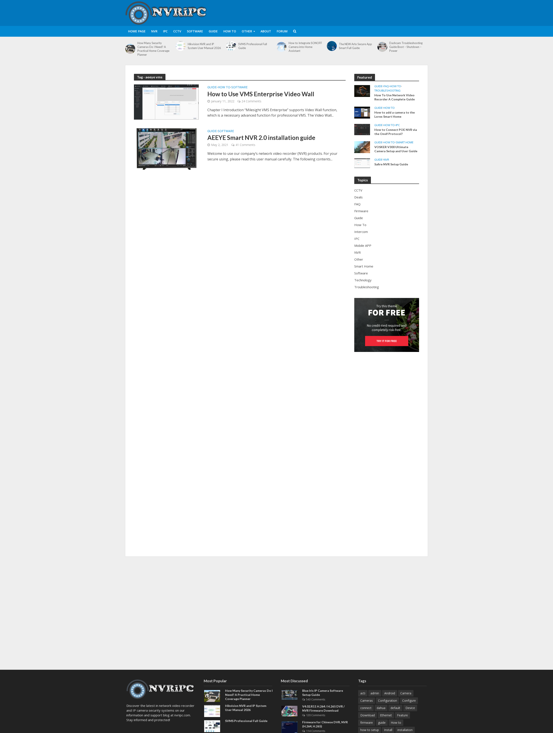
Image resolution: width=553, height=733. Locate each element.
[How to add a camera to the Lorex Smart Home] (362, 112)
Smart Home (404, 142)
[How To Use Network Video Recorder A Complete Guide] (362, 90)
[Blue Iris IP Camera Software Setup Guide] (289, 694)
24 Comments (251, 101)
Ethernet (386, 715)
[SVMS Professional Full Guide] (231, 46)
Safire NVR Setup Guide (391, 164)
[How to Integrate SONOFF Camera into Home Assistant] (281, 47)
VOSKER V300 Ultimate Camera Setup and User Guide (395, 149)
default (395, 708)
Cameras (366, 700)
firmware (366, 722)
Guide (213, 31)
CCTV (177, 31)
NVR (154, 31)
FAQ (386, 86)
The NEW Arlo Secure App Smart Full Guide (355, 46)
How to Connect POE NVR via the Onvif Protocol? (395, 132)
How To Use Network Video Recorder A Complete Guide (394, 97)
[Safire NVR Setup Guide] (362, 163)
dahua (381, 708)
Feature (402, 715)
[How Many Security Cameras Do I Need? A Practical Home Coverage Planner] (130, 49)
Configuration (387, 700)
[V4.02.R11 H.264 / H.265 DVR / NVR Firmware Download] (289, 711)
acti (362, 693)
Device (410, 708)
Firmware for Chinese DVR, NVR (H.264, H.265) (325, 724)
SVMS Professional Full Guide (252, 46)
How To (229, 31)
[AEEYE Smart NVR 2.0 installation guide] (166, 148)
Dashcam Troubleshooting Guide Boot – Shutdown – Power (406, 46)
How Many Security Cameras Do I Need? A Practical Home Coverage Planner (153, 48)
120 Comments (315, 715)
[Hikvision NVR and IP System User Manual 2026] (181, 46)
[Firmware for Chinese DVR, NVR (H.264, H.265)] (289, 727)
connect (366, 708)
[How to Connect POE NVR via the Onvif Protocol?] (362, 129)
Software (195, 31)
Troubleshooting (387, 90)
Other (247, 31)
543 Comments (315, 699)
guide (382, 722)
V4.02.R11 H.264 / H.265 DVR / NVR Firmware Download (323, 708)
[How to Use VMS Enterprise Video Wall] (166, 101)
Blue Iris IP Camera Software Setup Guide (322, 693)
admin (374, 693)
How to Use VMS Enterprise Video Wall (260, 94)
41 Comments (245, 145)
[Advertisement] (349, 12)
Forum (282, 31)
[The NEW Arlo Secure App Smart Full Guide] (332, 46)
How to (396, 722)
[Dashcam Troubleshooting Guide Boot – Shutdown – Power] (382, 47)
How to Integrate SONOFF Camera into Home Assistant (305, 46)
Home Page (137, 31)
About (266, 31)
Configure (409, 700)
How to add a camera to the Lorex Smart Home (394, 114)
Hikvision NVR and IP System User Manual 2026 (204, 46)
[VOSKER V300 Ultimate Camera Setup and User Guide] (362, 146)
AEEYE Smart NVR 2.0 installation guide (261, 137)
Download (367, 715)
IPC (165, 31)
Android (389, 693)
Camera (405, 693)
